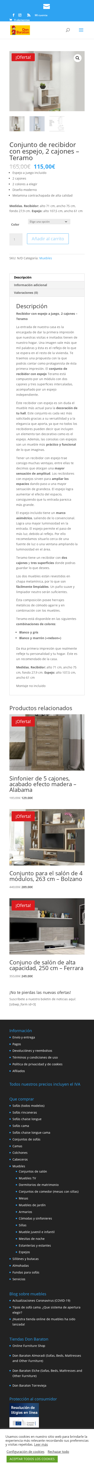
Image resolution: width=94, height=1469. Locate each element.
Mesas (23, 1198)
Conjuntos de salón (33, 1171)
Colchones (20, 1153)
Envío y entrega (23, 1037)
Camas (17, 1146)
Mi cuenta (41, 15)
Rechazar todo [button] (58, 1451)
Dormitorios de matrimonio (39, 1185)
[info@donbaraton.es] (47, 5)
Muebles (45, 258)
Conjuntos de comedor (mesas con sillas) (48, 1191)
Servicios (18, 1279)
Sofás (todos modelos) (28, 1106)
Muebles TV (27, 1178)
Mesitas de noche (32, 1239)
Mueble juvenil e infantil (37, 1232)
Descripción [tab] (22, 277)
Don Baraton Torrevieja (29, 1385)
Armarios (25, 1212)
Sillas (22, 1225)
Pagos (16, 1044)
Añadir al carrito (48, 239)
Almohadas (20, 1265)
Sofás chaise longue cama (31, 1132)
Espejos (24, 1252)
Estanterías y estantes (35, 1245)
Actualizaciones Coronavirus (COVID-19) (41, 1300)
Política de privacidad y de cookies (37, 1064)
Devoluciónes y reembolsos (32, 1051)
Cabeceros (20, 1159)
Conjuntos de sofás (26, 1139)
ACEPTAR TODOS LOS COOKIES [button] (32, 1459)
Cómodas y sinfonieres (35, 1218)
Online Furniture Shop (28, 1346)
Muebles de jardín (32, 1205)
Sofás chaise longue (27, 1119)
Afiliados (18, 1071)
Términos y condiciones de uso (35, 1057)
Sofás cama (20, 1126)
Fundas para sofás (25, 1272)
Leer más (41, 1444)
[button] (78, 58)
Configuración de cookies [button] (25, 1451)
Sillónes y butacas (25, 1259)
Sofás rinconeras (24, 1112)
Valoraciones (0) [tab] (26, 293)
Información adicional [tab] (30, 285)
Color (15, 224)
